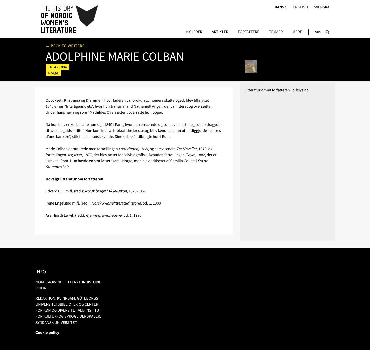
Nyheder (194, 32)
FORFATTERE (249, 32)
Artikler (220, 32)
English (300, 7)
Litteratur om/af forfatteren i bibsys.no (277, 90)
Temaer (276, 32)
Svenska (321, 7)
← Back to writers (65, 45)
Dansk (281, 7)
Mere (297, 32)
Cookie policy (47, 332)
